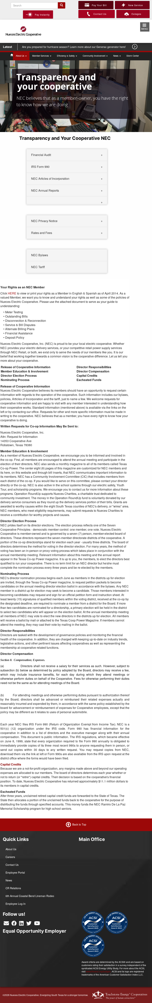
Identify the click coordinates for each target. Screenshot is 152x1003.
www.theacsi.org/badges (98, 971)
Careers (10, 857)
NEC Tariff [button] (38, 267)
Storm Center (132, 55)
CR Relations (13, 888)
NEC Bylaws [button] (39, 255)
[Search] (61, 5)
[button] (66, 200)
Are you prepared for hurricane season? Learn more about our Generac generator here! (74, 47)
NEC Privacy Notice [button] (44, 221)
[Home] (23, 31)
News (116, 55)
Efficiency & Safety (66, 55)
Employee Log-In (16, 904)
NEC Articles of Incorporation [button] (50, 178)
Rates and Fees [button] (41, 232)
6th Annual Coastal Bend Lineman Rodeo (30, 896)
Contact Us (12, 865)
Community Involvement (94, 55)
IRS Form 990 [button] (40, 167)
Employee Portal (15, 872)
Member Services (40, 55)
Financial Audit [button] (41, 155)
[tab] (67, 155)
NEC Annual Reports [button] (45, 190)
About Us (20, 55)
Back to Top (79, 824)
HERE (12, 293)
